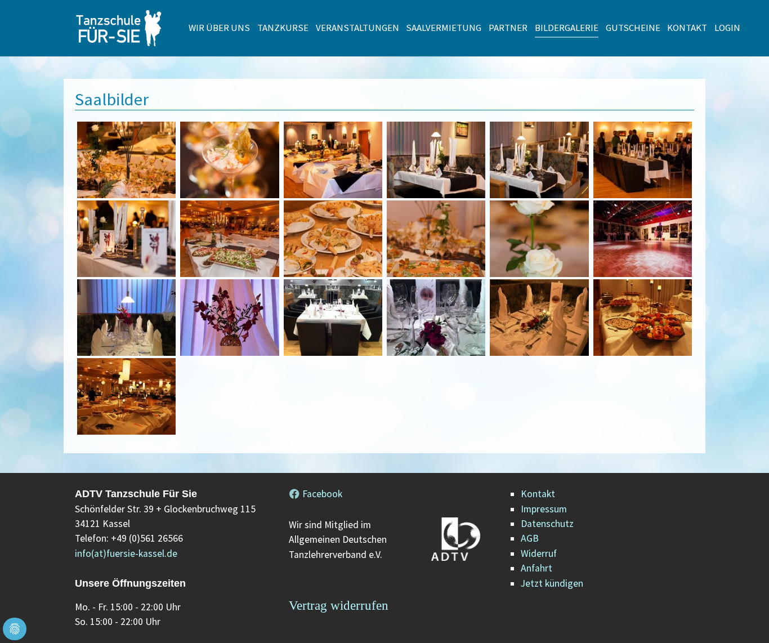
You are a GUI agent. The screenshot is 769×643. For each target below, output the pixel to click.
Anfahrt (536, 568)
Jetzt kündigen (552, 583)
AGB (530, 538)
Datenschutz (547, 523)
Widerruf (539, 553)
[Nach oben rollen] (743, 617)
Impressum (544, 509)
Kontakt (538, 494)
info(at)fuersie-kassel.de (126, 553)
